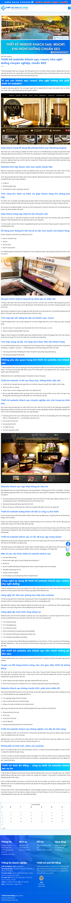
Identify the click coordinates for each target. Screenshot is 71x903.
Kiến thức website (6, 56)
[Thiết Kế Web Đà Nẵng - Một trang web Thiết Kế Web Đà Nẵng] (14, 8)
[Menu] (69, 8)
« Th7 (3, 828)
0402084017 (19, 866)
